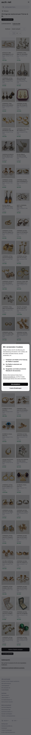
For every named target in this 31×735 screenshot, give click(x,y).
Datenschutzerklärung (9, 377)
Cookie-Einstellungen (15, 388)
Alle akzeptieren (15, 384)
